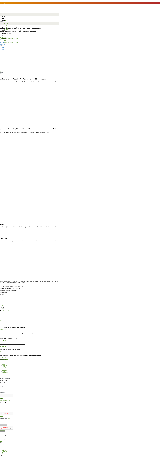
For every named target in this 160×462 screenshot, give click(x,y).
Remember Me (3, 392)
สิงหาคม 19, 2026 (3, 340)
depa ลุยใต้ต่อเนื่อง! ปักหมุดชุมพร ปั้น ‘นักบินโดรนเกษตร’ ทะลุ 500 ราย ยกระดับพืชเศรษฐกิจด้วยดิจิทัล (18, 333)
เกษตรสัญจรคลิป (5, 372)
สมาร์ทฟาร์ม (6, 23)
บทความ (3, 20)
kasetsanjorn (7, 36)
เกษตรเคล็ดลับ (6, 20)
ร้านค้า (3, 4)
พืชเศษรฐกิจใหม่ (4, 365)
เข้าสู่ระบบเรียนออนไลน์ (6, 6)
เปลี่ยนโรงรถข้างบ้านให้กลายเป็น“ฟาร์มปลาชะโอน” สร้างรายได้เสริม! (12, 344)
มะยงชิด (7, 310)
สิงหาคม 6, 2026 (3, 357)
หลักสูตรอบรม (4, 8)
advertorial (4, 361)
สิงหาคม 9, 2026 (3, 351)
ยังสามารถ (4, 366)
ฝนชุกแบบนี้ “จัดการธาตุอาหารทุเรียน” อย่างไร (8, 338)
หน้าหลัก (3, 3)
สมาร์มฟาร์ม (4, 367)
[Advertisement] (15, 313)
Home (1, 25)
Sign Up (9, 400)
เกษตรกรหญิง (4, 370)
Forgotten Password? (3, 400)
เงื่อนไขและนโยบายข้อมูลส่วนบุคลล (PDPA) (9, 11)
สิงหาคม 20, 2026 (3, 335)
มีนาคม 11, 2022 (3, 37)
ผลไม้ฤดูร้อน (4, 310)
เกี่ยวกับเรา (4, 10)
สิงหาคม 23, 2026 (3, 329)
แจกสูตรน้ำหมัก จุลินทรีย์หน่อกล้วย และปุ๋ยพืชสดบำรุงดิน (10, 349)
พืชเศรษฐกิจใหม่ (6, 26)
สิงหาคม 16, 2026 (3, 346)
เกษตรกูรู (3, 371)
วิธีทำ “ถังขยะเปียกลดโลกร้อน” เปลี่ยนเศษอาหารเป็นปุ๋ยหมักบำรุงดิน (12, 327)
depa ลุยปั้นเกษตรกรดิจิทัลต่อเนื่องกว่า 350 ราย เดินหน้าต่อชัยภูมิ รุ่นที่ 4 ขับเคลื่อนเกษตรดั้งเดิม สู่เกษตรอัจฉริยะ (20, 355)
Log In (9, 418)
